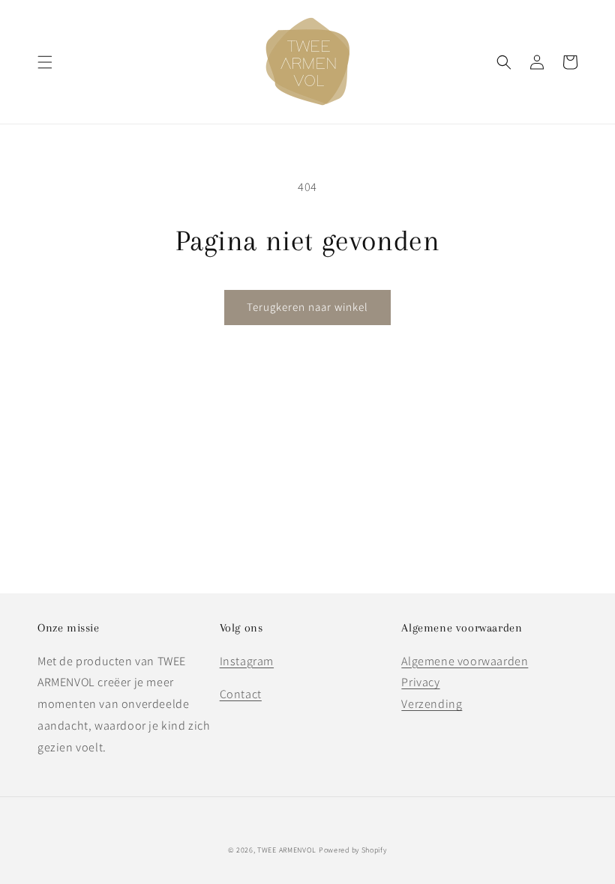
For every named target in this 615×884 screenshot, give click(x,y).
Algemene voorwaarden (464, 661)
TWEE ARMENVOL (286, 850)
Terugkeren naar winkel (307, 307)
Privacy (420, 682)
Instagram (247, 661)
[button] (45, 62)
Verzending (431, 704)
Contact (241, 694)
